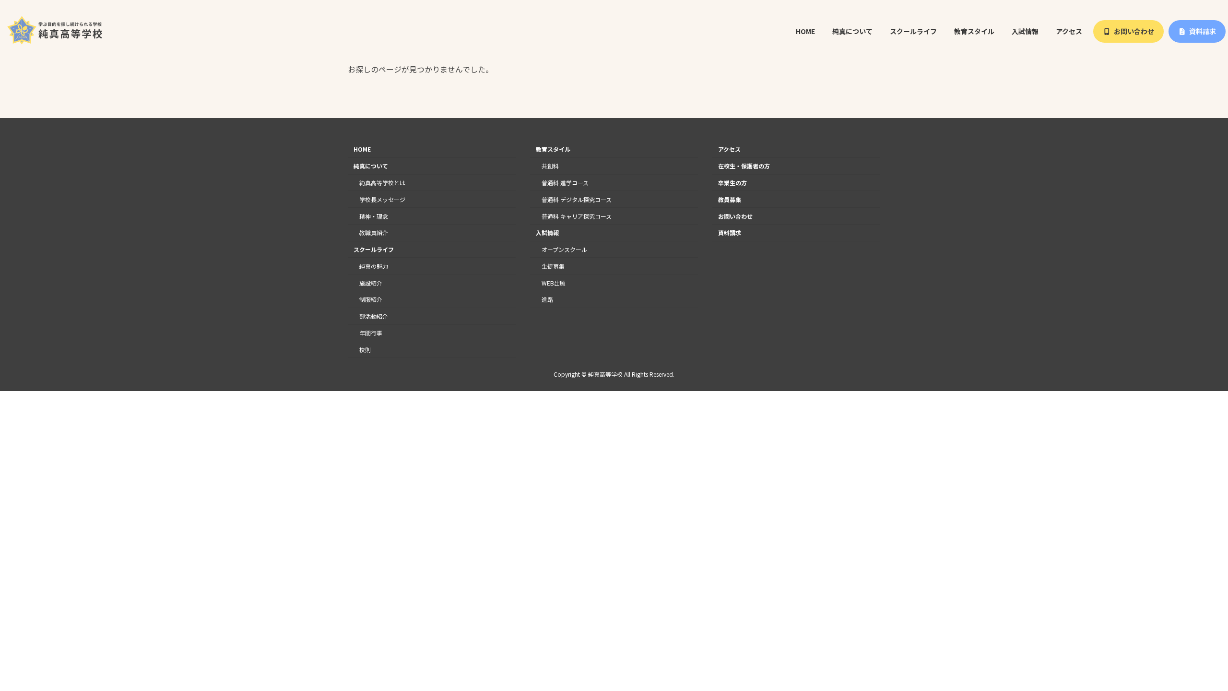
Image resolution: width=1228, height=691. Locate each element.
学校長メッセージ (382, 199)
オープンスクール (564, 249)
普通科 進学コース (565, 183)
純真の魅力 (373, 266)
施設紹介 (370, 283)
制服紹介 (370, 300)
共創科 (550, 166)
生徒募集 (553, 266)
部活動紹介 (373, 316)
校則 (365, 350)
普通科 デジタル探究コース (577, 199)
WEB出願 (554, 283)
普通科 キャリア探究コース (577, 216)
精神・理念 (373, 216)
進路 (547, 300)
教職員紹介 (373, 233)
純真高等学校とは (382, 183)
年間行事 (370, 333)
